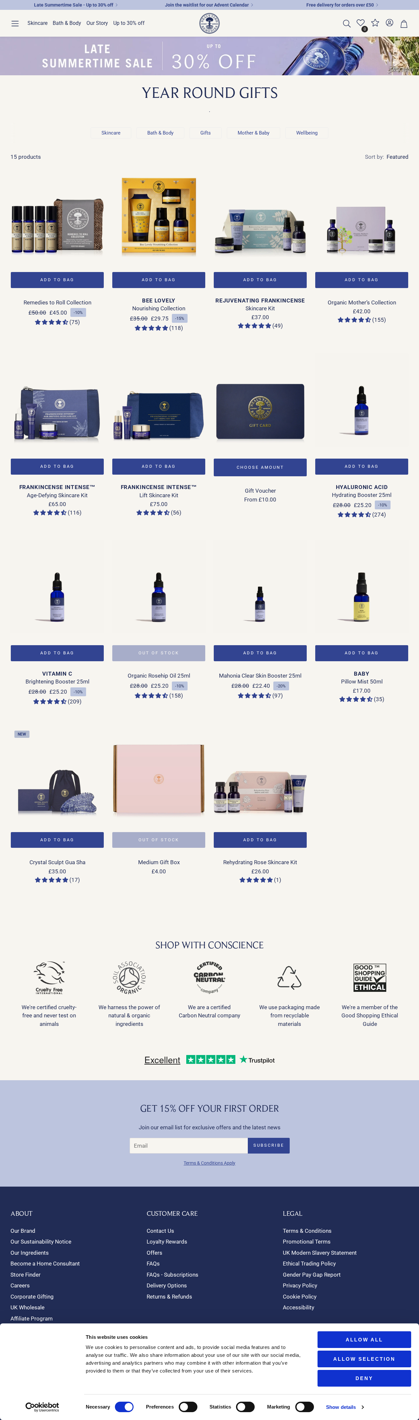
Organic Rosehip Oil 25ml (159, 675)
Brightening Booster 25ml (57, 681)
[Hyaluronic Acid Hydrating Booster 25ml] (362, 400)
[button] (15, 23)
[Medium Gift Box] (159, 773)
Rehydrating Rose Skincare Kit (260, 862)
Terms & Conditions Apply (209, 1163)
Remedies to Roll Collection (57, 302)
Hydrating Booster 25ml (362, 495)
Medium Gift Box (159, 862)
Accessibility (298, 1307)
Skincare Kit (260, 308)
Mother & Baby (253, 133)
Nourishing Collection (158, 308)
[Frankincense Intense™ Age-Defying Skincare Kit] (57, 400)
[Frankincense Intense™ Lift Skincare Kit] (159, 400)
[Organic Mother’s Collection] (362, 213)
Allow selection (364, 1359)
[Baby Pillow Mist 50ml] (362, 586)
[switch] (188, 1407)
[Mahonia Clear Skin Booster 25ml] (260, 586)
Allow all (364, 1339)
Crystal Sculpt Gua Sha (57, 862)
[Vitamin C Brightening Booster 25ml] (57, 586)
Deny (364, 1378)
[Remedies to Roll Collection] (57, 213)
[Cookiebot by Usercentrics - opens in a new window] (42, 1407)
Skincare (110, 133)
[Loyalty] (375, 25)
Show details (341, 1407)
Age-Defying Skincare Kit (57, 495)
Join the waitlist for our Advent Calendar (207, 5)
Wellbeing (307, 133)
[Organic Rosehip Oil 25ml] (159, 586)
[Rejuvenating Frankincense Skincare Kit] (260, 213)
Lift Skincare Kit (158, 495)
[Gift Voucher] (260, 400)
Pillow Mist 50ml (362, 681)
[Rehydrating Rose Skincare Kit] (260, 773)
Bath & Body (160, 133)
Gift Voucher (260, 490)
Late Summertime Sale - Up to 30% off (73, 5)
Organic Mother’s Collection (362, 302)
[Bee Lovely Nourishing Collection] (159, 213)
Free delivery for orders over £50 (340, 5)
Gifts (205, 133)
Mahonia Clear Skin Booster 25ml (260, 675)
